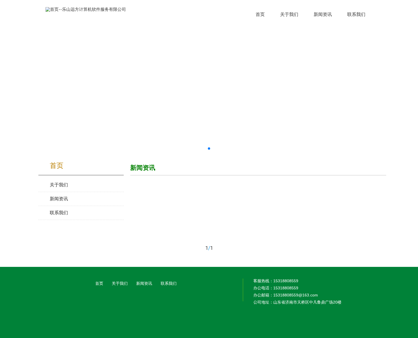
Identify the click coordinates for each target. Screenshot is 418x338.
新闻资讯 (144, 283)
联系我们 (169, 283)
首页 (99, 283)
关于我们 (120, 283)
